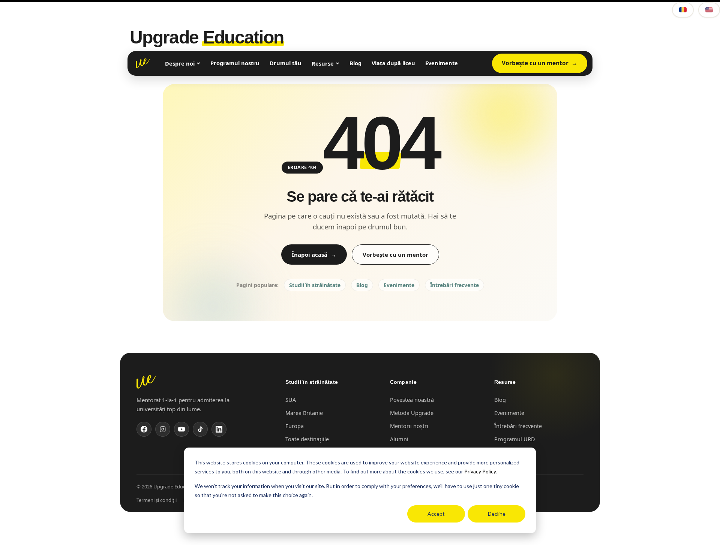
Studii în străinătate (314, 285)
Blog (356, 63)
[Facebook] (144, 429)
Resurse (323, 63)
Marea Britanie (304, 412)
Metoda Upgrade (412, 412)
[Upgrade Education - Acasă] (143, 63)
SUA (290, 399)
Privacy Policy (480, 471)
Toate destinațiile (307, 439)
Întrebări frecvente (454, 285)
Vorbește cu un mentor (535, 63)
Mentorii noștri (409, 426)
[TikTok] (200, 429)
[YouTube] (181, 429)
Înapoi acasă (309, 254)
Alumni (399, 439)
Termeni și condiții (156, 500)
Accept (436, 514)
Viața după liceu (393, 63)
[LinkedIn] (219, 429)
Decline (497, 514)
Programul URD (514, 439)
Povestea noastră (412, 399)
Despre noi (180, 63)
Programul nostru (235, 63)
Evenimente (441, 63)
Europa (294, 426)
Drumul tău (286, 63)
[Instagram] (162, 429)
